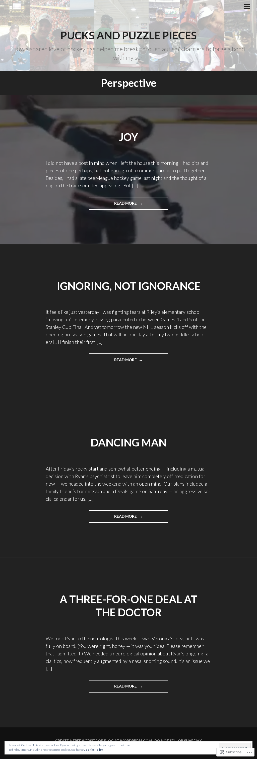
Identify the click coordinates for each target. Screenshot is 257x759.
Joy (128, 137)
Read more (113, 203)
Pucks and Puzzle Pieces (128, 35)
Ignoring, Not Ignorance (129, 286)
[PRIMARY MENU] (247, 6)
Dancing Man (129, 442)
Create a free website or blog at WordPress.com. (104, 740)
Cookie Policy (93, 749)
